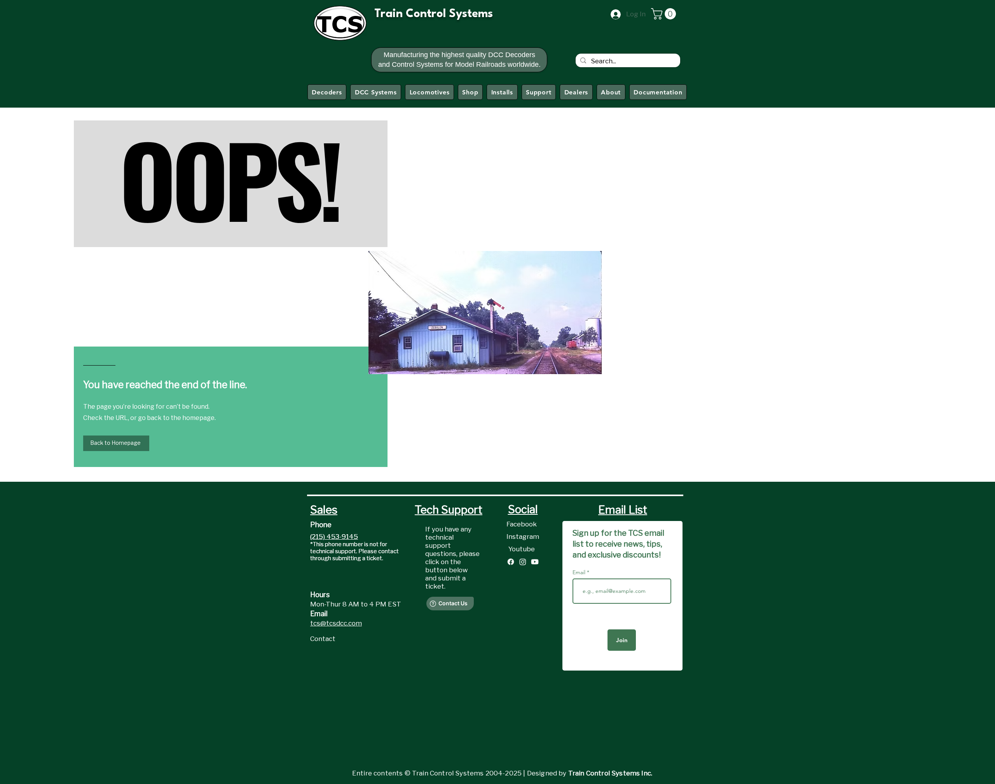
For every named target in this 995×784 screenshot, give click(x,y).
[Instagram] (522, 562)
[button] (665, 13)
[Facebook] (510, 562)
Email (580, 572)
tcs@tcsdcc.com (336, 623)
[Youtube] (535, 562)
